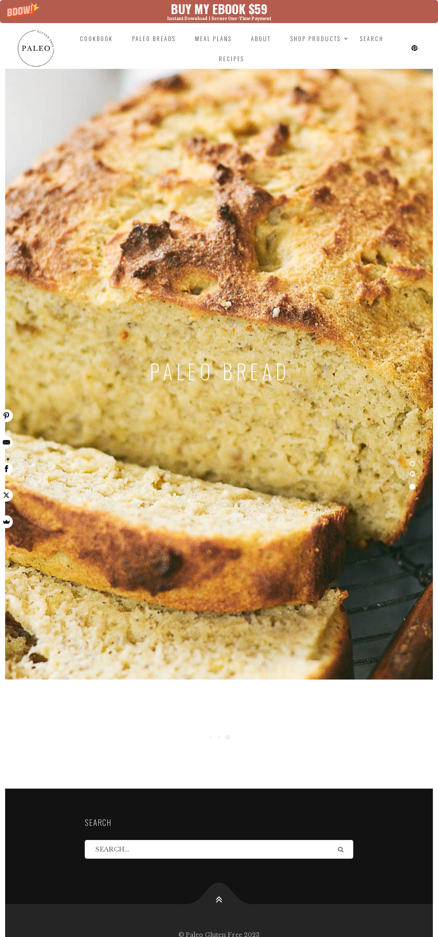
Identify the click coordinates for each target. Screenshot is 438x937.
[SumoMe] (6, 521)
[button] (219, 11)
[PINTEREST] (415, 48)
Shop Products (315, 38)
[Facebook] (6, 468)
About (261, 38)
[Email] (6, 442)
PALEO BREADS (154, 38)
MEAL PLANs (213, 38)
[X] (6, 495)
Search (372, 38)
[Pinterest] (6, 415)
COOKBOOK (96, 38)
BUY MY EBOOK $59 (219, 8)
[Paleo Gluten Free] (35, 48)
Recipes (231, 58)
